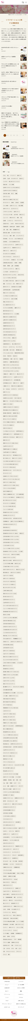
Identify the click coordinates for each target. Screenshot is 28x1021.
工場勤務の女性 (17, 867)
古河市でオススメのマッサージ (16, 743)
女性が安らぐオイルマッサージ (17, 894)
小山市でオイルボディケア (8, 446)
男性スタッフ (22, 214)
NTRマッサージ (16, 849)
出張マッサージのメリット (8, 765)
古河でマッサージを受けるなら (9, 650)
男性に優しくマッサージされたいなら (10, 635)
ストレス (5, 954)
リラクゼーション (18, 945)
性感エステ (22, 533)
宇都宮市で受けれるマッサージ (9, 325)
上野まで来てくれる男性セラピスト (9, 319)
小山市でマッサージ (7, 247)
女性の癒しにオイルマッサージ (9, 515)
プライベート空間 (6, 942)
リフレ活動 (5, 695)
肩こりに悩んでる (18, 398)
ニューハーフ (5, 217)
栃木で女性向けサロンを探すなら (9, 701)
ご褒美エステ (5, 374)
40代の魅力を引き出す (7, 746)
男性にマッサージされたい (17, 458)
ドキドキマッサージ (7, 852)
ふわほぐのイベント (7, 710)
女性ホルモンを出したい (7, 428)
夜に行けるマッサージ (16, 891)
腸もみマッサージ (20, 374)
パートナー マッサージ (7, 930)
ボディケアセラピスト (7, 256)
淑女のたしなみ (17, 563)
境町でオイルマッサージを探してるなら (10, 443)
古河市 (4, 178)
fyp (3, 389)
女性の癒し (5, 241)
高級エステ (14, 337)
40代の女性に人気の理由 (7, 813)
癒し (8, 175)
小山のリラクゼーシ (7, 891)
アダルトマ (14, 855)
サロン (4, 175)
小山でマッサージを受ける (8, 575)
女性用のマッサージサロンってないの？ (10, 476)
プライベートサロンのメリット (9, 762)
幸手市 (4, 801)
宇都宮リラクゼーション (18, 906)
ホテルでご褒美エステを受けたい (9, 422)
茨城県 (20, 262)
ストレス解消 (5, 205)
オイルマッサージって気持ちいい (9, 584)
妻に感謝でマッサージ (7, 686)
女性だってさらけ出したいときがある (10, 828)
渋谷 (21, 217)
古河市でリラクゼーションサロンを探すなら (11, 187)
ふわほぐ (12, 223)
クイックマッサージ (20, 235)
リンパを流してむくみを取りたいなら (10, 295)
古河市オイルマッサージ (7, 377)
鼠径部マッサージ (14, 786)
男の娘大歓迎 (5, 924)
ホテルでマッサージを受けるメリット (10, 752)
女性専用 (22, 202)
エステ (15, 783)
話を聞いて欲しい (16, 413)
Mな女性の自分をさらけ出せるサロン (10, 530)
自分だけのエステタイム (7, 879)
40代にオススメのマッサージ (8, 843)
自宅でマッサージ (6, 208)
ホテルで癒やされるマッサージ (9, 825)
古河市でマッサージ (19, 244)
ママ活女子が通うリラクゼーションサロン (11, 566)
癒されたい (11, 900)
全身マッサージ (21, 828)
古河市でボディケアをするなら (9, 437)
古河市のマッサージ (7, 858)
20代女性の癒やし (6, 837)
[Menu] (25, 2)
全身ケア (22, 383)
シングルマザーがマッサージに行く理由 (10, 774)
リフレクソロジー (6, 259)
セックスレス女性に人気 (14, 840)
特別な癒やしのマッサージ (8, 771)
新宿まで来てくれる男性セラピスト (9, 316)
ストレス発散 (11, 184)
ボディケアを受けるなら (7, 704)
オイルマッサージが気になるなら (9, 467)
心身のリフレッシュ (13, 205)
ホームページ (13, 175)
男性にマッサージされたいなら (9, 292)
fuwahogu (8, 389)
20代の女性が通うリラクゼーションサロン (11, 536)
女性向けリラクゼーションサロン (9, 557)
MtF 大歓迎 (12, 924)
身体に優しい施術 (6, 232)
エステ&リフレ (14, 389)
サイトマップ (21, 1007)
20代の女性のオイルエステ (8, 647)
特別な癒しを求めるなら (7, 939)
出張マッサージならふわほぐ (8, 725)
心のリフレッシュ (6, 196)
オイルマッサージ (6, 202)
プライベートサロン (7, 337)
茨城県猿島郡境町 (9, 897)
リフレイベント (20, 692)
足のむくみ (5, 900)
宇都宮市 (18, 226)
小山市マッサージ (14, 834)
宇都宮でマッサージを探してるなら (9, 722)
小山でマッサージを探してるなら (9, 713)
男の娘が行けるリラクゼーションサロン (10, 512)
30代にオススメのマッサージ (8, 822)
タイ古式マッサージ (7, 804)
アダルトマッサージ (7, 855)
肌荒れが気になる (20, 422)
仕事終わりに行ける (15, 942)
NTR (14, 283)
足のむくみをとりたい (7, 455)
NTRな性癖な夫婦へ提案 (7, 689)
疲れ (9, 954)
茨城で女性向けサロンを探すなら (9, 698)
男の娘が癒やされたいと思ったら (9, 731)
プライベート (18, 951)
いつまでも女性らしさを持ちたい (9, 816)
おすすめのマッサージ (14, 271)
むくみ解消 (17, 313)
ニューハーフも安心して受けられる (9, 277)
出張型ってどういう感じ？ (8, 404)
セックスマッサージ (16, 852)
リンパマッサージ (6, 298)
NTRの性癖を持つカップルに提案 (9, 692)
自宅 (16, 948)
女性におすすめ (21, 274)
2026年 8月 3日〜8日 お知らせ (8, 81)
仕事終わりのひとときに (7, 867)
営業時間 (5, 780)
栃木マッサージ (13, 250)
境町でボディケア (6, 440)
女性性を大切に (6, 918)
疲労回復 (19, 939)
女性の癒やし (18, 822)
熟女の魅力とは (6, 743)
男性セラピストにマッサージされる (9, 593)
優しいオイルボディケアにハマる (9, 587)
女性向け (17, 202)
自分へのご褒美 (14, 298)
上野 (12, 265)
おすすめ (8, 948)
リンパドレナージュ (7, 912)
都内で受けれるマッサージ (8, 310)
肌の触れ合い (5, 840)
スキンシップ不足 (20, 927)
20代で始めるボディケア (7, 380)
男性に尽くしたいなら (20, 569)
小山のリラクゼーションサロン (9, 680)
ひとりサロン (19, 897)
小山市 (8, 178)
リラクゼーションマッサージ (8, 268)
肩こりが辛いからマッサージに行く (9, 500)
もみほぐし (5, 831)
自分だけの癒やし (6, 894)
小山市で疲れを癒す (16, 289)
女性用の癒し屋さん (19, 725)
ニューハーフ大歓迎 (20, 921)
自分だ (4, 936)
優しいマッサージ (6, 903)
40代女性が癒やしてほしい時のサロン (10, 740)
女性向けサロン (6, 223)
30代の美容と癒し (17, 380)
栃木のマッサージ (6, 286)
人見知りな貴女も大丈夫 (7, 590)
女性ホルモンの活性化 (15, 554)
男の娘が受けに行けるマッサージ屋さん (10, 533)
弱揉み (12, 202)
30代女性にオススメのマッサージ (9, 807)
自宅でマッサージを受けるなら (9, 578)
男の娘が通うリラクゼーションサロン (10, 551)
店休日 (8, 936)
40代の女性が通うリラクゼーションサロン (11, 542)
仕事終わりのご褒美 (11, 876)
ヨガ (16, 801)
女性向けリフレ (6, 641)
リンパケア (5, 181)
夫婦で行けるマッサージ (7, 885)
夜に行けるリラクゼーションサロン (9, 274)
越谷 (7, 229)
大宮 (4, 229)
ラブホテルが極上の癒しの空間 (9, 921)
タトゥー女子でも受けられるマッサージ (10, 605)
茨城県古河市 (5, 226)
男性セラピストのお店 (7, 560)
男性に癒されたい (6, 527)
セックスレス (9, 283)
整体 (14, 235)
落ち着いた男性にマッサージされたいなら (11, 671)
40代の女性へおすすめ (17, 518)
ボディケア (21, 786)
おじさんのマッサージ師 (19, 765)
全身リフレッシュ (6, 392)
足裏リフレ (17, 268)
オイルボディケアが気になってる (16, 401)
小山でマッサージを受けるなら (9, 653)
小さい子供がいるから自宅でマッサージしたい (11, 461)
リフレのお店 (17, 777)
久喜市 (22, 226)
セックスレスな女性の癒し (8, 307)
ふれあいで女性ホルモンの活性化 (9, 662)
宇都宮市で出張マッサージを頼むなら (10, 449)
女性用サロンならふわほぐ (8, 398)
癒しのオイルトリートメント (14, 181)
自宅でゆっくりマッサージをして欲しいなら (11, 479)
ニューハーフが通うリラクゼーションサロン (11, 548)
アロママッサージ (16, 256)
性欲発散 (12, 933)
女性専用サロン (15, 858)
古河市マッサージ (6, 834)
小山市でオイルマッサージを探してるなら (11, 485)
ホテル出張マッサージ (16, 909)
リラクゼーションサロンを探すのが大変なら (11, 792)
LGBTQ (4, 909)
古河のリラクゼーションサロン (9, 677)
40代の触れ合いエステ (7, 383)
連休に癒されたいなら (7, 470)
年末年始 (9, 780)
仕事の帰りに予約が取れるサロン (9, 334)
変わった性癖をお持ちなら (8, 728)
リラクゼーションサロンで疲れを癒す (10, 617)
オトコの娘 (15, 861)
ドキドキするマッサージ (7, 819)
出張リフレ (19, 175)
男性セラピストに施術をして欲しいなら (10, 199)
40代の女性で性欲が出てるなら (9, 623)
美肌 (4, 283)
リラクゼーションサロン (7, 211)
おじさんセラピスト (18, 900)
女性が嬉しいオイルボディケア (9, 716)
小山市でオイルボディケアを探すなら (10, 190)
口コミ (20, 948)
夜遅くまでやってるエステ (17, 804)
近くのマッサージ (14, 208)
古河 (20, 780)
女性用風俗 (17, 265)
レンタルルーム (10, 220)
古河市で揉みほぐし (20, 431)
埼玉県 (4, 265)
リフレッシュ (5, 235)
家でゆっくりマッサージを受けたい (9, 419)
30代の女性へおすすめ (7, 518)
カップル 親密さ (6, 933)
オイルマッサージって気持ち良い (9, 503)
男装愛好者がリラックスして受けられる (10, 707)
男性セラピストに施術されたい (17, 386)
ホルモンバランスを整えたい (8, 425)
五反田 (4, 220)
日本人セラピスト (6, 882)
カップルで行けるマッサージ (8, 888)
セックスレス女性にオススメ (17, 837)
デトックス (11, 238)
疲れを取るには (6, 572)
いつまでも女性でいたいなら (8, 545)
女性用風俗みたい (19, 933)
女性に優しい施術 (6, 193)
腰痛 (16, 193)
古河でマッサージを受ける (15, 572)
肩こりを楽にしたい (7, 458)
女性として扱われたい (17, 915)
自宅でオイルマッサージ (17, 560)
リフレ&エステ (19, 662)
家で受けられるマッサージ (8, 596)
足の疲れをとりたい (20, 497)
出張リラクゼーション (19, 924)
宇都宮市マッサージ (19, 846)
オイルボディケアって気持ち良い (9, 253)
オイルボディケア (14, 178)
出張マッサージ (17, 211)
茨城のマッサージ (19, 283)
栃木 (14, 780)
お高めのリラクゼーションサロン (9, 340)
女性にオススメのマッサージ (8, 846)
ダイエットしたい (6, 554)
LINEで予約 (16, 214)
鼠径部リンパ (17, 888)
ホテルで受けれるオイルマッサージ (9, 331)
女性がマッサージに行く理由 (8, 777)
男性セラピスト (12, 217)
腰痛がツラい (5, 401)
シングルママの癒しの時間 (8, 563)
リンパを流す (5, 271)
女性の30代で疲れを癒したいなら (9, 620)
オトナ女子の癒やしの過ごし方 (9, 768)
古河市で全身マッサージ (7, 434)
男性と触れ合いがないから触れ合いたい (10, 410)
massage (15, 879)
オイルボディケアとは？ (15, 232)
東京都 (8, 265)
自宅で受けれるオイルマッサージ (9, 328)
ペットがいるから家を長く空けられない (10, 464)
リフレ (19, 783)
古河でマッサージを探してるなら (9, 482)
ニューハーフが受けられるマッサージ (10, 608)
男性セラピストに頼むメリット (9, 756)
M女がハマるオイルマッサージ (9, 569)
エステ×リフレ (21, 389)
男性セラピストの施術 (7, 789)
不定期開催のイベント (17, 638)
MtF (10, 861)
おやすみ (13, 936)
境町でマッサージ (19, 437)
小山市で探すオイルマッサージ (9, 602)
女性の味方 (20, 861)
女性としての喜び (20, 873)
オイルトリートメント (11, 951)
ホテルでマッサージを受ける (18, 686)
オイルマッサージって (7, 473)
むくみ (4, 786)
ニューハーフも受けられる (8, 509)
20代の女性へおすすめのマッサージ (9, 524)
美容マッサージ (12, 374)
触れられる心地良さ (14, 918)
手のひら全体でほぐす (7, 638)
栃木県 (16, 262)
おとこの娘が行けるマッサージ (9, 304)
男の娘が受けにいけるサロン (8, 668)
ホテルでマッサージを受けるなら (9, 581)
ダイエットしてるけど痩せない (9, 497)
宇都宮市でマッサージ (16, 247)
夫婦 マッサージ (12, 927)
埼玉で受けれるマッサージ (8, 313)
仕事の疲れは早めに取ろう (8, 262)
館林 (7, 783)
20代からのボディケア (7, 849)
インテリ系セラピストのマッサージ (9, 632)
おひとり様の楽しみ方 (19, 238)
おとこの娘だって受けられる (8, 280)
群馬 (17, 780)
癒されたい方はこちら (19, 223)
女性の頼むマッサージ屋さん (8, 795)
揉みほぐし (22, 178)
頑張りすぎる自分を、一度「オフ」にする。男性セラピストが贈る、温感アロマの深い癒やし (10, 115)
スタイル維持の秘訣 (20, 494)
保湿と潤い (5, 184)
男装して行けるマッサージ (8, 301)
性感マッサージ (16, 383)
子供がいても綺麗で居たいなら (9, 494)
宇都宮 (11, 783)
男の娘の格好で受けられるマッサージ (10, 611)
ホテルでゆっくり (10, 801)
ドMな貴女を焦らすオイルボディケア (10, 629)
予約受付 (5, 876)
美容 (10, 235)
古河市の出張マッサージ (18, 434)
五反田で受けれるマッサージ (8, 322)
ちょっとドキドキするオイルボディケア (10, 659)
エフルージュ (11, 831)
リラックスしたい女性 (7, 870)
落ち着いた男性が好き (7, 413)
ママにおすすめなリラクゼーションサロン (11, 371)
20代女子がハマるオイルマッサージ (9, 626)
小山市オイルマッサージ (18, 377)
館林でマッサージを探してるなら (9, 719)
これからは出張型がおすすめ (14, 241)
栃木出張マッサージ (15, 903)
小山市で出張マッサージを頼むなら (9, 452)
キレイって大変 (20, 259)
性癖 (8, 786)
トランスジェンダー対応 (7, 214)
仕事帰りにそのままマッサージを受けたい (11, 407)
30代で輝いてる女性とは (17, 746)
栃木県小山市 (12, 226)
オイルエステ (5, 861)
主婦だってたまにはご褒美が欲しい (17, 521)
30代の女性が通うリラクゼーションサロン (11, 539)
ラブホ (15, 939)
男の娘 (8, 909)
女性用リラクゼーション (13, 695)
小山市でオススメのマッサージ (9, 749)
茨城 (12, 945)
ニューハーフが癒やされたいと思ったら (10, 734)
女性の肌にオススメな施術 (16, 286)
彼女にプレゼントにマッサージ (9, 683)
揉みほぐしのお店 (6, 614)
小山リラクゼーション (7, 915)
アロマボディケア (18, 864)
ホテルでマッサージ (18, 220)
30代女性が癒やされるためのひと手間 (10, 737)
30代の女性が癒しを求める (8, 644)
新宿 (18, 217)
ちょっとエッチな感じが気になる (9, 506)
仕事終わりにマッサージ (19, 798)
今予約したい (13, 882)
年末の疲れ (5, 238)
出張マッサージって (16, 789)
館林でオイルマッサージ (7, 665)
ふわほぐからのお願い (6, 106)
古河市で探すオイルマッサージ (9, 599)
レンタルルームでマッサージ (8, 244)
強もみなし (14, 912)
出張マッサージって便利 (19, 280)
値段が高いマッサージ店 (7, 759)
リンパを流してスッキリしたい (9, 431)
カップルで (12, 864)
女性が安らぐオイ (6, 945)
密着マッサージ (17, 307)
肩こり (12, 193)
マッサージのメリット (17, 470)
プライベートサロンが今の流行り (9, 488)
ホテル (12, 948)
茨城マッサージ (6, 250)
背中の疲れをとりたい (17, 455)
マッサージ (5, 927)
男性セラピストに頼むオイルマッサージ (10, 656)
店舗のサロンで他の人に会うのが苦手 (10, 416)
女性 (4, 951)
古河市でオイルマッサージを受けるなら (10, 395)
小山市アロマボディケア (7, 906)
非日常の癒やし (21, 855)
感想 (10, 229)
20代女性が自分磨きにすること (9, 810)
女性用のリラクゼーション (8, 798)
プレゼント (15, 930)
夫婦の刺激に (5, 864)
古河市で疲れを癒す (7, 289)
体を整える (13, 259)
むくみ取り (21, 551)
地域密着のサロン (16, 229)
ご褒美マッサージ (6, 386)
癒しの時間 (21, 205)
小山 (4, 783)
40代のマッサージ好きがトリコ (16, 641)
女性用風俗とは (6, 521)
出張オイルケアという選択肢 (8, 56)
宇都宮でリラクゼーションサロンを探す (10, 674)
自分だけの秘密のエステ (7, 491)
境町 (14, 897)
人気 (4, 948)
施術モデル (17, 831)
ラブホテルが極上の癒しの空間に (9, 873)
